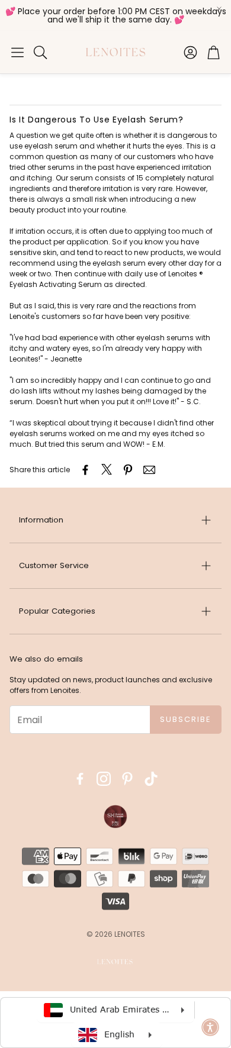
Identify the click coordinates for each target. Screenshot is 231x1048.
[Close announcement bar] (219, 9)
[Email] (149, 470)
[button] (17, 52)
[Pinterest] (127, 779)
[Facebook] (80, 779)
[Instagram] (104, 779)
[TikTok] (151, 779)
